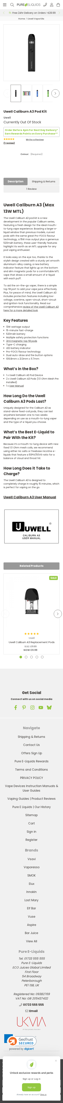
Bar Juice (31, 933)
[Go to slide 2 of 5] (26, 657)
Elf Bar (31, 908)
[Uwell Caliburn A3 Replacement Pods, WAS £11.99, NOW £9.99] (31, 602)
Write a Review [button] (35, 139)
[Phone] (45, 5)
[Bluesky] (49, 707)
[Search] (12, 5)
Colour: (31, 154)
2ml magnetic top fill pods (21, 341)
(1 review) (9, 143)
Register (31, 840)
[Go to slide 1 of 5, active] (20, 657)
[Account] (52, 5)
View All (31, 941)
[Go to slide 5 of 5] (42, 657)
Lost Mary (31, 900)
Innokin (31, 892)
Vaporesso (31, 867)
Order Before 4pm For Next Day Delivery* (31, 130)
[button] (20, 1042)
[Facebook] (15, 707)
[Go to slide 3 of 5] (31, 657)
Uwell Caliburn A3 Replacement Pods (32, 642)
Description (15, 181)
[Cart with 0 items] (58, 5)
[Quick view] (32, 619)
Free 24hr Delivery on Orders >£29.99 (34, 13)
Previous (3, 12)
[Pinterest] (24, 707)
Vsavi (32, 859)
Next (59, 12)
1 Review (31, 189)
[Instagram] (32, 707)
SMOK (31, 875)
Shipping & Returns (43, 181)
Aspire (31, 925)
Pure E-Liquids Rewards (32, 761)
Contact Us (31, 745)
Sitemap (31, 815)
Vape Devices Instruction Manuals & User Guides (31, 788)
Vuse (31, 917)
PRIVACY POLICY (31, 778)
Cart (31, 823)
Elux (31, 884)
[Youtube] (40, 707)
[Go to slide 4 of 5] (37, 657)
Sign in (31, 832)
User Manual (16, 386)
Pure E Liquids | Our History (31, 807)
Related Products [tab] (32, 566)
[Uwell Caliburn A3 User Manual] (31, 526)
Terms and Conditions (31, 770)
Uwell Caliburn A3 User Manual (30, 497)
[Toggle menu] (4, 4)
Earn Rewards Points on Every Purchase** (31, 133)
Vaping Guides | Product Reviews (31, 799)
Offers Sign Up (31, 753)
